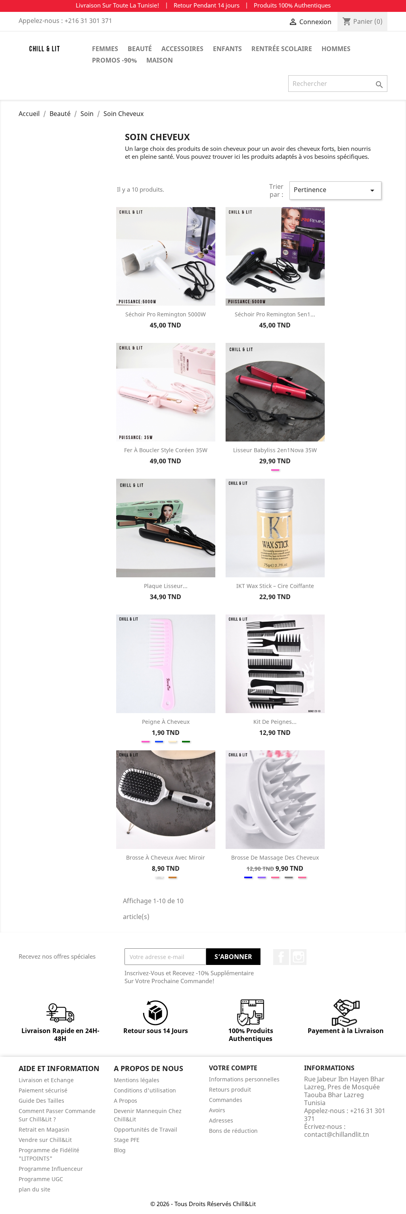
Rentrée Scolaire (281, 48)
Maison (159, 60)
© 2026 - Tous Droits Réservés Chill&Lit (203, 1204)
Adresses (221, 1120)
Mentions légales (136, 1080)
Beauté (140, 48)
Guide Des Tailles (41, 1100)
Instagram (298, 957)
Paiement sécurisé (43, 1090)
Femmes (105, 48)
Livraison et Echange (46, 1080)
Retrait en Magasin (44, 1129)
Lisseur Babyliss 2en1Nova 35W (275, 450)
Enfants (227, 48)
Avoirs (217, 1110)
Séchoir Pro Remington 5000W (165, 314)
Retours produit (230, 1089)
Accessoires (182, 48)
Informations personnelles (244, 1079)
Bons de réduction (233, 1130)
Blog (120, 1150)
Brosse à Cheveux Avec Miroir (165, 857)
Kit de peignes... (275, 721)
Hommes (336, 48)
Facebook (281, 957)
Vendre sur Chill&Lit (45, 1140)
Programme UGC (41, 1179)
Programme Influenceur (51, 1168)
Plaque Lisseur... (166, 586)
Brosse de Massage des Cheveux (275, 857)
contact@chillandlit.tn (336, 1134)
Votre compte (233, 1068)
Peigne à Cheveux (166, 721)
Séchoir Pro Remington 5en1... (275, 314)
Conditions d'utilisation (145, 1090)
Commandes (225, 1100)
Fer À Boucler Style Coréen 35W (165, 450)
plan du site (34, 1189)
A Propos (125, 1100)
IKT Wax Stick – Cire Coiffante (275, 586)
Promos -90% (114, 60)
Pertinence (335, 190)
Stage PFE (127, 1140)
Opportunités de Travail (145, 1129)
